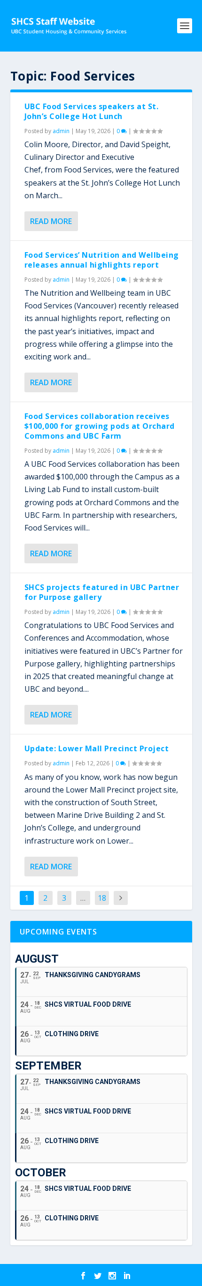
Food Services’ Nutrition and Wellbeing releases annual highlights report (101, 260)
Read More (51, 221)
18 (102, 898)
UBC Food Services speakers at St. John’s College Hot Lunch (91, 111)
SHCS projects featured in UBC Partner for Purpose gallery (101, 592)
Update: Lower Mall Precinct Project (96, 748)
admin (61, 131)
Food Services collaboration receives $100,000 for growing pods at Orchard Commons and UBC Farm (99, 426)
